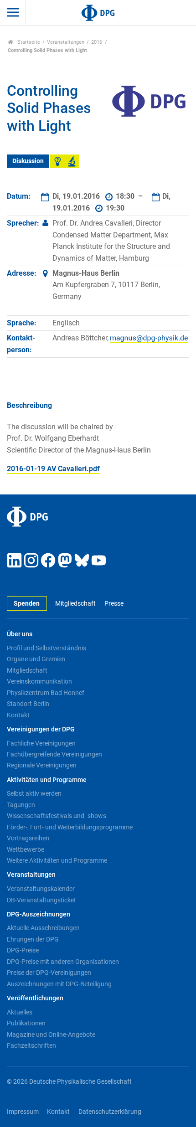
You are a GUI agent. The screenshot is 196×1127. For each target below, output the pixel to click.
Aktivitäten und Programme (47, 780)
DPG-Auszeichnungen (38, 914)
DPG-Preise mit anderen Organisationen (63, 961)
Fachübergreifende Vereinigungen (54, 754)
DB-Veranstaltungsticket (41, 900)
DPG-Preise (23, 950)
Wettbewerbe (25, 849)
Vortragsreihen (28, 838)
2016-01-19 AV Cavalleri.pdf (53, 468)
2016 (96, 42)
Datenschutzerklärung (109, 1112)
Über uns (19, 634)
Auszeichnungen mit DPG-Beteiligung (59, 984)
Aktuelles (19, 1012)
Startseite (28, 42)
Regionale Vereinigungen (42, 765)
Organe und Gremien (36, 659)
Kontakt (18, 715)
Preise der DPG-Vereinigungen (49, 972)
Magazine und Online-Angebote (51, 1034)
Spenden (27, 603)
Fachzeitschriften (31, 1045)
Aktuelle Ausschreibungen (43, 927)
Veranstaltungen (65, 42)
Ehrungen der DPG (33, 939)
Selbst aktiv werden (34, 793)
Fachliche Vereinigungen (41, 743)
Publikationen (26, 1023)
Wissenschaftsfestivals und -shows (56, 815)
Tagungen (21, 804)
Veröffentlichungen (35, 998)
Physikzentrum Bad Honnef (45, 692)
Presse (113, 603)
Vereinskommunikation (39, 681)
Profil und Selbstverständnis (46, 648)
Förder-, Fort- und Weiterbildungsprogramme (70, 827)
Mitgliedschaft (75, 603)
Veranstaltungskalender (41, 888)
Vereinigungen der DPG (41, 729)
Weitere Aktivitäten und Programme (57, 860)
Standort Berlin (28, 703)
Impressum (23, 1112)
